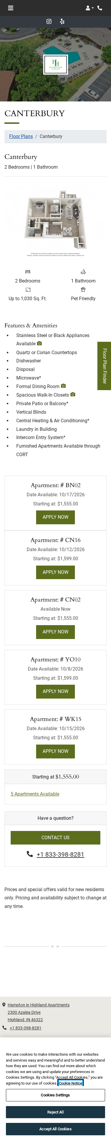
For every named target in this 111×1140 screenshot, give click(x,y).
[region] (55, 1088)
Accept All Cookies (55, 1129)
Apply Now (59, 517)
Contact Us (55, 837)
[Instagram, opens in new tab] (49, 22)
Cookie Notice (70, 1083)
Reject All (55, 1112)
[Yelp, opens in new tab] (62, 22)
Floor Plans (21, 136)
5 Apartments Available (35, 794)
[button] (89, 8)
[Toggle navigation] (11, 8)
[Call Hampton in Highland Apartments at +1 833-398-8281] (100, 8)
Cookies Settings (55, 1095)
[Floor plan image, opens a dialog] (55, 223)
